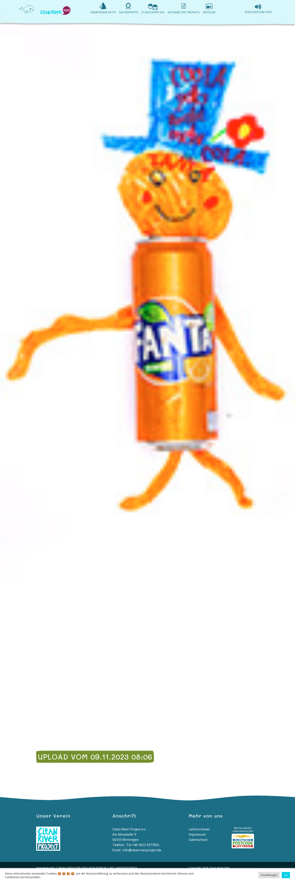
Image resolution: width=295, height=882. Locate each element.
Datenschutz (198, 839)
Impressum (197, 834)
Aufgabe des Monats (184, 12)
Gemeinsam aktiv (103, 12)
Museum (209, 12)
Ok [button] (286, 875)
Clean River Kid (152, 12)
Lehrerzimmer (199, 829)
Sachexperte (128, 12)
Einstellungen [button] (269, 875)
